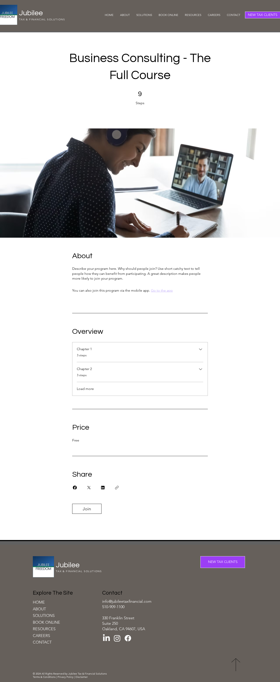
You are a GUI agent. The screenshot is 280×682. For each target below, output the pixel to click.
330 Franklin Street (118, 618)
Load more (85, 389)
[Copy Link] (116, 487)
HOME (39, 602)
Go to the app (162, 290)
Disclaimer (81, 677)
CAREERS (41, 635)
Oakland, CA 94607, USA (123, 629)
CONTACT (42, 642)
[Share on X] (88, 487)
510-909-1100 (113, 606)
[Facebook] (128, 638)
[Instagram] (117, 638)
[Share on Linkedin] (102, 487)
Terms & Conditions (44, 677)
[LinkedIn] (106, 638)
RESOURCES (44, 629)
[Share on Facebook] (74, 487)
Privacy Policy (66, 677)
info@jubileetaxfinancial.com (126, 601)
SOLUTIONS (44, 615)
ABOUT (39, 609)
